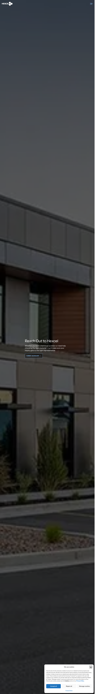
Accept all (53, 686)
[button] (91, 667)
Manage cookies (84, 686)
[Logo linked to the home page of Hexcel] (7, 4)
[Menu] (91, 4)
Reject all (69, 686)
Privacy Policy (69, 690)
